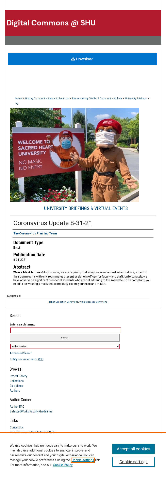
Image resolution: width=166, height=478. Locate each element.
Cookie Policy (63, 465)
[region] (83, 455)
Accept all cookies (133, 448)
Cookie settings (83, 460)
